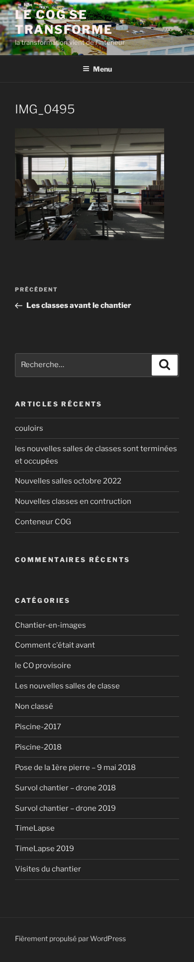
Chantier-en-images (50, 625)
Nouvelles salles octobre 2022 (68, 481)
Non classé (34, 706)
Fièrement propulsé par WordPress (70, 938)
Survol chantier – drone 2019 (65, 808)
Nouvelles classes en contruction (73, 501)
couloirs (29, 428)
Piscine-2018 (38, 747)
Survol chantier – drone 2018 (65, 787)
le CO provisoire (43, 665)
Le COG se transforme (64, 22)
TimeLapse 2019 (44, 848)
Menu (102, 69)
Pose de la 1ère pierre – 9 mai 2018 (75, 767)
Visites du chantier (48, 869)
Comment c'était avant (55, 645)
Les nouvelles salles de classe (67, 685)
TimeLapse (35, 828)
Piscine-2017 (38, 726)
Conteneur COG (43, 521)
